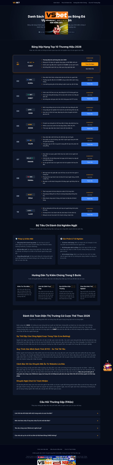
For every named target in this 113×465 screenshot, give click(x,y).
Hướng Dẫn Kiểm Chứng (80, 2)
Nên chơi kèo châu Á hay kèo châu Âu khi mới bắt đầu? (32, 420)
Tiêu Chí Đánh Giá (66, 2)
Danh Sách (57, 2)
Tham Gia (90, 84)
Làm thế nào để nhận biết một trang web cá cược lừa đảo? (33, 413)
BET (16, 3)
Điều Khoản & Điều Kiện (56, 449)
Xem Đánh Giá (90, 69)
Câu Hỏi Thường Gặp (94, 2)
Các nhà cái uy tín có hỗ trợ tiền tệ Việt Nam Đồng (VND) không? (36, 435)
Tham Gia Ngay (89, 64)
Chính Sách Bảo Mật (42, 449)
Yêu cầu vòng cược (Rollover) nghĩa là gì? (28, 428)
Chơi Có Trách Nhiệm (70, 449)
